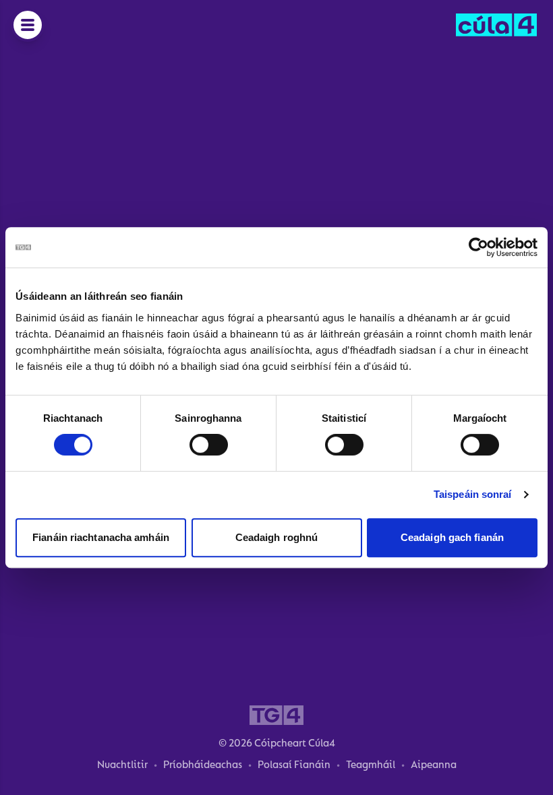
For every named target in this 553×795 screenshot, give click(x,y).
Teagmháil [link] (370, 765)
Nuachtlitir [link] (122, 765)
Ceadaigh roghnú (276, 537)
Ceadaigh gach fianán (452, 537)
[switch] (209, 444)
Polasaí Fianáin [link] (294, 765)
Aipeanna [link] (434, 765)
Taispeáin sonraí (473, 494)
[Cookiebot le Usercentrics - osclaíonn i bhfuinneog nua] (478, 247)
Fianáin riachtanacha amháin (100, 537)
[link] (496, 25)
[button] (28, 25)
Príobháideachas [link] (202, 765)
